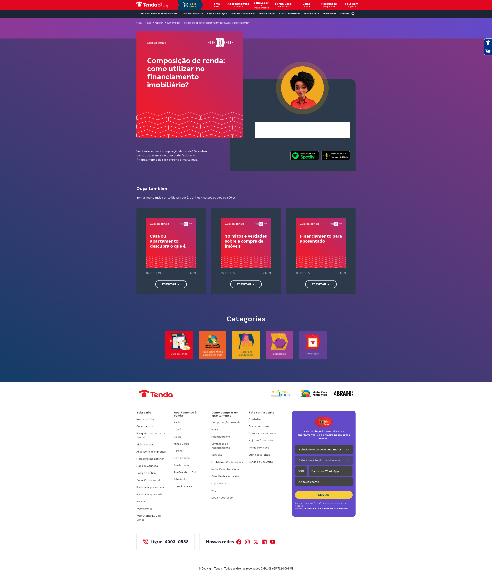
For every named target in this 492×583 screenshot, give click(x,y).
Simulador (261, 5)
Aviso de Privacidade (335, 508)
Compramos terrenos (262, 433)
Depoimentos (145, 426)
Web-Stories (144, 508)
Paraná (178, 450)
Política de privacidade (150, 487)
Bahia (177, 422)
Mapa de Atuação (147, 465)
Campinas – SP (183, 486)
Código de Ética (146, 473)
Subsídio (216, 455)
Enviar (323, 494)
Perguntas (329, 5)
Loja (193, 5)
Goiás (177, 436)
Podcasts (142, 501)
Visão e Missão (145, 444)
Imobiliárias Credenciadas (227, 462)
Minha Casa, (283, 5)
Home (215, 5)
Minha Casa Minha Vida (225, 469)
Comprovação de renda (225, 422)
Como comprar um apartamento (225, 414)
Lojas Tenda (218, 483)
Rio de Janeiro (182, 465)
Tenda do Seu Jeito (261, 461)
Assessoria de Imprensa (151, 451)
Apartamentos (238, 5)
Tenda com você (259, 447)
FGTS (214, 429)
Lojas (306, 5)
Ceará (177, 429)
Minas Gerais (181, 443)
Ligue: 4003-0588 (222, 497)
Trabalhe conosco (260, 426)
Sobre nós (143, 412)
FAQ (213, 490)
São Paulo (180, 479)
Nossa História (145, 419)
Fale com (351, 5)
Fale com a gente (261, 412)
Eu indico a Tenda (259, 454)
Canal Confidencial (148, 480)
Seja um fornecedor (261, 440)
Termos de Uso (312, 508)
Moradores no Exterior (150, 458)
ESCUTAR (169, 284)
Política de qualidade (149, 494)
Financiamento (220, 436)
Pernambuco (182, 458)
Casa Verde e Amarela (225, 476)
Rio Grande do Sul (185, 472)
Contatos (255, 419)
